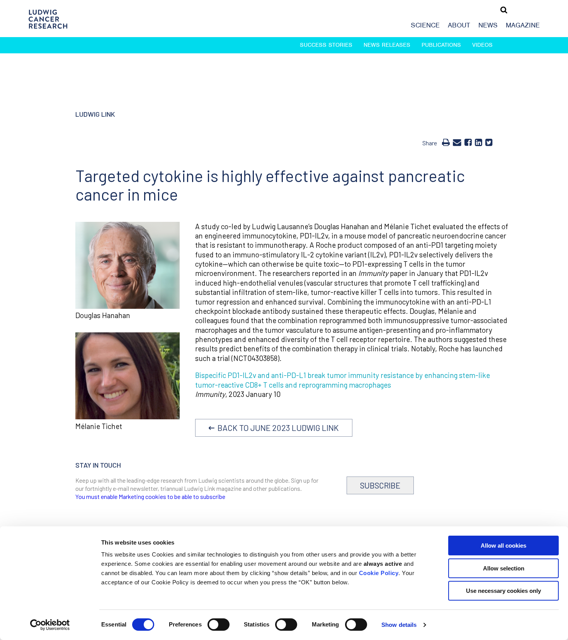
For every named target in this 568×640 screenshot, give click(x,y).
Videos (482, 44)
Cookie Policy (379, 573)
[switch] (218, 624)
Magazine (523, 25)
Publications (441, 44)
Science (425, 25)
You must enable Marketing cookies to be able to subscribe (150, 496)
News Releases (387, 44)
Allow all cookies (503, 545)
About (459, 25)
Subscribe (380, 485)
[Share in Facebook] (468, 142)
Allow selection (503, 568)
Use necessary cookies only (503, 590)
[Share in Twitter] (489, 142)
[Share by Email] (457, 142)
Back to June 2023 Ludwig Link (276, 427)
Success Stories (326, 44)
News (488, 25)
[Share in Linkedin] (478, 142)
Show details (399, 624)
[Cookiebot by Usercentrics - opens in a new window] (50, 625)
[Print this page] (446, 142)
